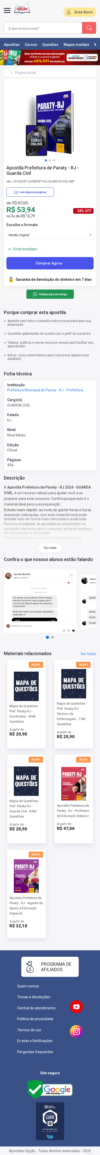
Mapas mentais (76, 45)
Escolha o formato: (22, 225)
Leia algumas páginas (32, 192)
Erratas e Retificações (35, 1041)
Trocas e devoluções (33, 997)
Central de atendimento (36, 1008)
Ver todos (88, 654)
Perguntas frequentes (35, 1052)
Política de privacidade (35, 1019)
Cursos (31, 45)
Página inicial (25, 73)
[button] (46, 160)
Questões (50, 45)
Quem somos (28, 986)
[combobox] (37, 28)
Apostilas (12, 45)
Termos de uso (29, 1030)
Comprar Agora (49, 263)
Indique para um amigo (53, 294)
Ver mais (50, 548)
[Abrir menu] (7, 13)
